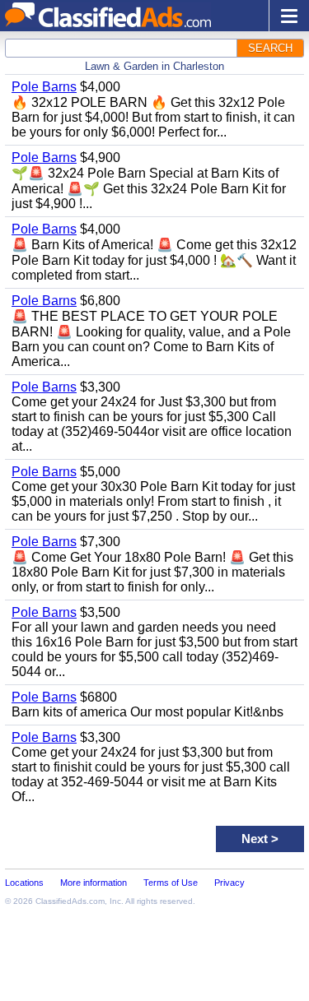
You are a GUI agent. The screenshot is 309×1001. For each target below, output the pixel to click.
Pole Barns (44, 87)
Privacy (229, 882)
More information (93, 882)
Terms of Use (170, 882)
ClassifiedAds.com (70, 901)
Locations (24, 882)
